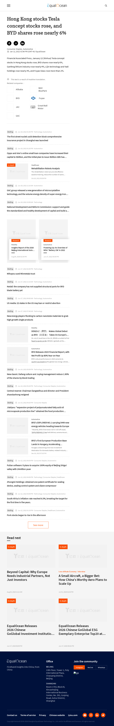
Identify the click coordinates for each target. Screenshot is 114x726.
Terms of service (28, 715)
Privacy (42, 715)
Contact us (12, 715)
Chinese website (57, 715)
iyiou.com (72, 715)
